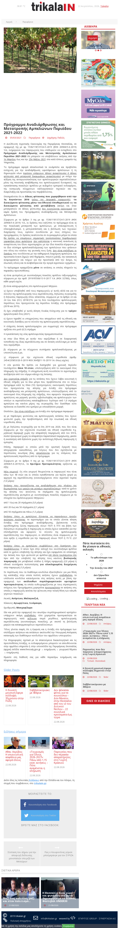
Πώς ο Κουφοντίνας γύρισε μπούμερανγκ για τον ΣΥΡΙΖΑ (58, 854)
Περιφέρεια (34, 137)
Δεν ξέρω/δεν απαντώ (101, 577)
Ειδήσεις (34, 780)
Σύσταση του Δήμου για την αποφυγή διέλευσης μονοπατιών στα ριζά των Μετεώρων (22, 857)
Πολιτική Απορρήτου (20, 920)
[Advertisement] (40, 97)
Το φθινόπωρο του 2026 (101, 559)
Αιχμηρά (92, 37)
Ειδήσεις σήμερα (15, 731)
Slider (106, 677)
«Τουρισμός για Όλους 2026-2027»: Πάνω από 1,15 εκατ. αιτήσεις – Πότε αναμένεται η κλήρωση (98, 634)
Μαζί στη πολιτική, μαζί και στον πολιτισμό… (19, 900)
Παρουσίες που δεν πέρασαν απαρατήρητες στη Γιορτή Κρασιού (97, 652)
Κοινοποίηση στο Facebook (43, 804)
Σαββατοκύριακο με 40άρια (94, 685)
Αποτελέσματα (98, 591)
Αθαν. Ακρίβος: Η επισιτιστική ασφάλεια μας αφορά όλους (96, 617)
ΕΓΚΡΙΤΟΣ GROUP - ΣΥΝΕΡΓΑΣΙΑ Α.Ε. (97, 918)
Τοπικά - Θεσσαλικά (96, 661)
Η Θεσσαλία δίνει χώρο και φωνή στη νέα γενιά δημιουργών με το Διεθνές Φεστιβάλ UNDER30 (59, 897)
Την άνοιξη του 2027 (101, 567)
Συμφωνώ (68, 925)
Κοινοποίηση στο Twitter (43, 815)
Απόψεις (107, 623)
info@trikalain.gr (49, 918)
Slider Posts (12, 670)
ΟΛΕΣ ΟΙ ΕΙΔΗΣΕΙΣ (98, 701)
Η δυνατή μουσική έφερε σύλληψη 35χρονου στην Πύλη (97, 670)
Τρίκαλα (104, 6)
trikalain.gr (40, 783)
